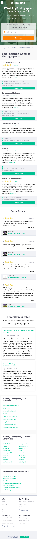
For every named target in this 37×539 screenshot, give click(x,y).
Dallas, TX (6, 446)
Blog (3, 506)
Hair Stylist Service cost (9, 419)
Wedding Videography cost (10, 427)
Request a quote (18, 88)
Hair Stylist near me (8, 485)
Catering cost (6, 408)
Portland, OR (22, 455)
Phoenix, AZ (6, 448)
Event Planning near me (9, 478)
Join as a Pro (24, 510)
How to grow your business (26, 501)
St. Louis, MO (22, 462)
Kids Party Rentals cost (9, 424)
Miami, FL (5, 455)
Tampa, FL (21, 453)
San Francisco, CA (8, 462)
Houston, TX (6, 450)
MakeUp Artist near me (9, 476)
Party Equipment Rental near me (12, 483)
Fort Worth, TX (22, 457)
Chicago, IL (21, 448)
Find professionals (24, 520)
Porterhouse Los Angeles (11, 123)
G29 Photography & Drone (11, 62)
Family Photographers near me (11, 490)
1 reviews (15, 181)
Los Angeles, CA (23, 444)
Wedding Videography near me (11, 487)
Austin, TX (6, 457)
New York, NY (6, 444)
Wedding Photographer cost (11, 405)
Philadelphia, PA (23, 446)
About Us (4, 504)
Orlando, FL (21, 450)
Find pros (18, 38)
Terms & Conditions (30, 533)
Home (3, 501)
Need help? (25, 536)
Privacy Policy (19, 533)
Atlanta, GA (6, 459)
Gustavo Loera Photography (12, 93)
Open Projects (23, 504)
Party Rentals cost (8, 422)
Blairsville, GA (22, 459)
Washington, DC (7, 453)
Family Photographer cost (10, 416)
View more (15, 77)
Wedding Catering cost (9, 411)
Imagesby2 (5, 148)
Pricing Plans (22, 506)
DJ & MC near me (7, 480)
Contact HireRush (6, 512)
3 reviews (15, 65)
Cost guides (22, 523)
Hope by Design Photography (12, 178)
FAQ (3, 509)
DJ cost (5, 413)
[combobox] (18, 32)
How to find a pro (23, 518)
